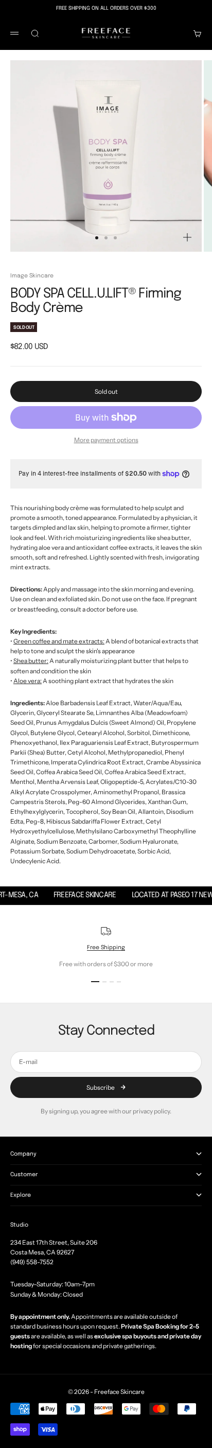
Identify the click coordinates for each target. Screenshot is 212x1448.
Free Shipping (106, 948)
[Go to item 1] (95, 981)
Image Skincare (32, 276)
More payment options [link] (106, 440)
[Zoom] (187, 237)
